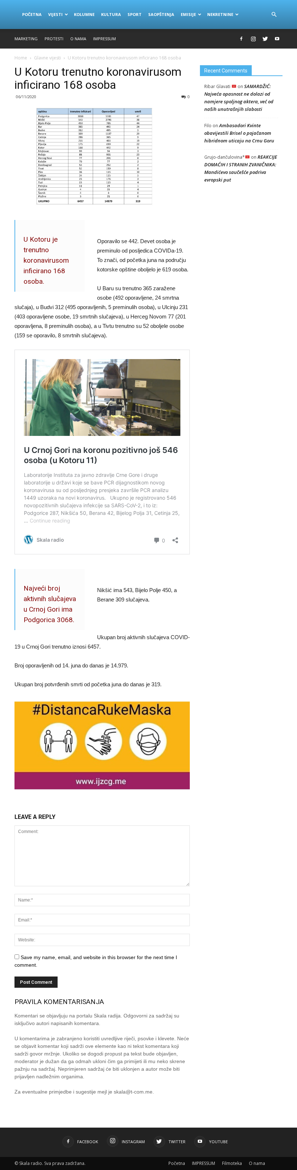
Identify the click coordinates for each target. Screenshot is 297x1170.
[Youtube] (277, 39)
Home (20, 58)
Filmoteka (232, 1163)
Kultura (111, 14)
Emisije (188, 14)
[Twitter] (265, 39)
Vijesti (55, 14)
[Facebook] (241, 39)
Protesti (54, 38)
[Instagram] (253, 39)
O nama (78, 38)
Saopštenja (161, 14)
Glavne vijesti (47, 58)
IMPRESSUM (104, 38)
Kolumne (84, 14)
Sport (134, 14)
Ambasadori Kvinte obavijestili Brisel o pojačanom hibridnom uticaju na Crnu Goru (239, 133)
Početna (32, 14)
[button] (274, 14)
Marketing (26, 38)
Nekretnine (220, 14)
